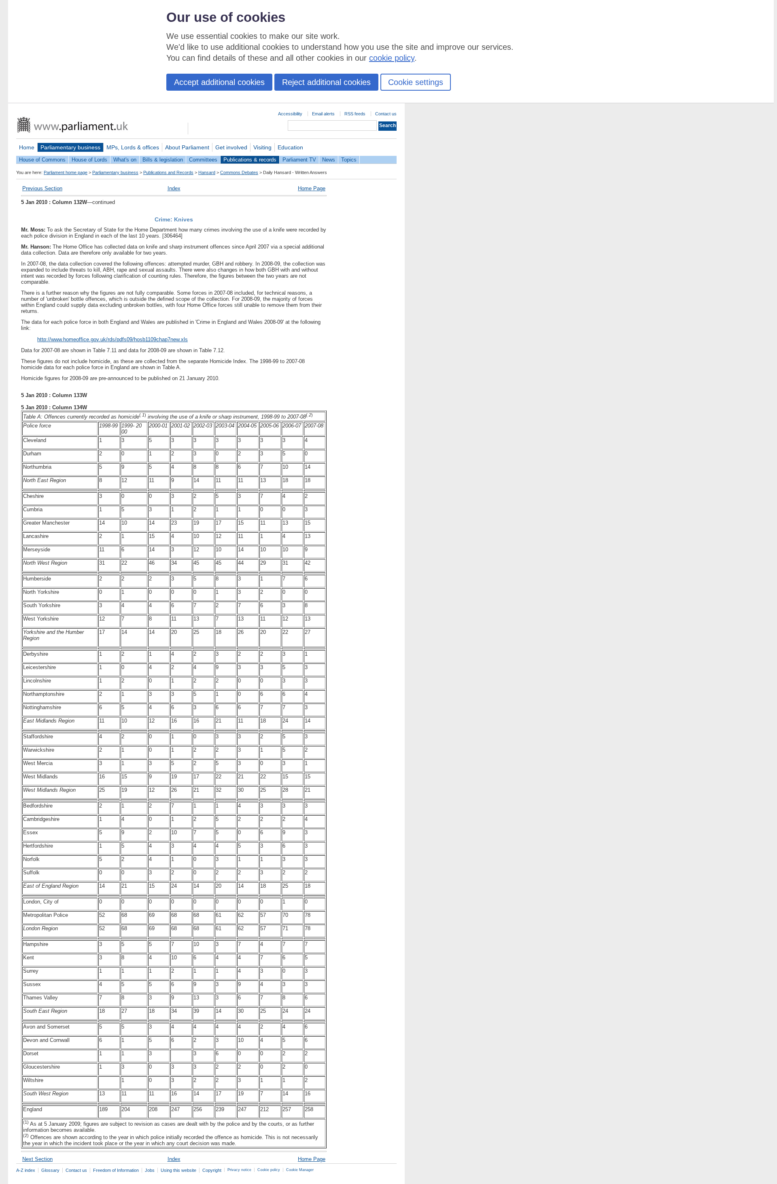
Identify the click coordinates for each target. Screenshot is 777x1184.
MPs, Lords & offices (132, 147)
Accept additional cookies (219, 82)
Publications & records (249, 160)
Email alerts (323, 113)
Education (290, 147)
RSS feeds (354, 113)
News (328, 160)
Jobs (150, 1170)
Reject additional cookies (326, 82)
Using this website (178, 1170)
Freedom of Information (116, 1170)
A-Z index (25, 1170)
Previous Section (42, 188)
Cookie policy (268, 1170)
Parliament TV (299, 160)
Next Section (37, 1159)
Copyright (211, 1170)
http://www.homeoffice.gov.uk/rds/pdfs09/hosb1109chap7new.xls (112, 339)
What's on (124, 160)
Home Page (311, 188)
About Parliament (187, 147)
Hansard (206, 172)
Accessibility (290, 113)
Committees (203, 160)
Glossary (50, 1170)
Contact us (386, 113)
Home (26, 147)
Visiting (262, 147)
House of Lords (89, 160)
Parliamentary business (70, 147)
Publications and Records (168, 172)
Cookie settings (415, 82)
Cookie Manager (300, 1170)
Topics (349, 160)
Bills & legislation (162, 160)
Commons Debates (239, 172)
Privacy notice (239, 1170)
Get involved (231, 147)
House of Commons (42, 160)
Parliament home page (65, 172)
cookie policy (391, 57)
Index (174, 188)
